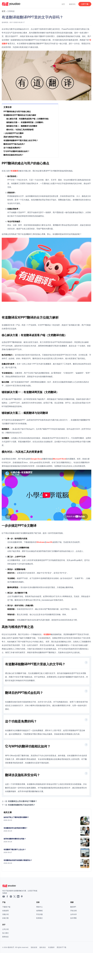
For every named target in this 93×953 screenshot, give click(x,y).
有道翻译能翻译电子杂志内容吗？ (21, 804)
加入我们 (5, 933)
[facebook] (7, 896)
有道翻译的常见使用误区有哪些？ (15, 828)
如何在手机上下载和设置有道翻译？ (16, 817)
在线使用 (5, 910)
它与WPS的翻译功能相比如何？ (16, 151)
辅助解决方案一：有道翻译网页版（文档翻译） (25, 122)
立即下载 (84, 4)
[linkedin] (18, 896)
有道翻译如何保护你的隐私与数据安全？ (18, 860)
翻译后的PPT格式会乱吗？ (14, 144)
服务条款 (42, 947)
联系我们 (39, 918)
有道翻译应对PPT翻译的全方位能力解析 (20, 115)
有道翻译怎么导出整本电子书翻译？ (22, 801)
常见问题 (39, 914)
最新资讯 (72, 4)
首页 (63, 4)
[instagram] (11, 896)
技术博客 (73, 918)
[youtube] (3, 896)
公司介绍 (5, 929)
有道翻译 (14, 170)
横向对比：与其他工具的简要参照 (20, 129)
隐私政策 (34, 947)
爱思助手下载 (61, 947)
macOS (49, 542)
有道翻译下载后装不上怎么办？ (15, 849)
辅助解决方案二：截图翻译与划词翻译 (21, 126)
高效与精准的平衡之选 (13, 136)
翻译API (73, 907)
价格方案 (5, 918)
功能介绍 (5, 914)
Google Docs (36, 458)
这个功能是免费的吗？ (13, 147)
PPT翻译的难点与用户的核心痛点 (17, 111)
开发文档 (73, 910)
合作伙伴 (73, 914)
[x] (14, 896)
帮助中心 (39, 907)
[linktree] (21, 896)
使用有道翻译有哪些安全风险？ (15, 838)
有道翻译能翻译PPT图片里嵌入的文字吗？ (21, 140)
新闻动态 (5, 936)
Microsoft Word (59, 458)
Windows (40, 542)
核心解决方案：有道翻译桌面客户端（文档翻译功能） (28, 118)
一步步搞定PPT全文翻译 (13, 133)
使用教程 (39, 910)
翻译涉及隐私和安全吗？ (13, 155)
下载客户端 (6, 907)
